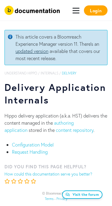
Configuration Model (33, 144)
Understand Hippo (20, 73)
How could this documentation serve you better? (48, 174)
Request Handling (30, 152)
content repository (74, 130)
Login (96, 10)
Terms (49, 198)
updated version (32, 51)
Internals (49, 73)
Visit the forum (86, 194)
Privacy (61, 198)
